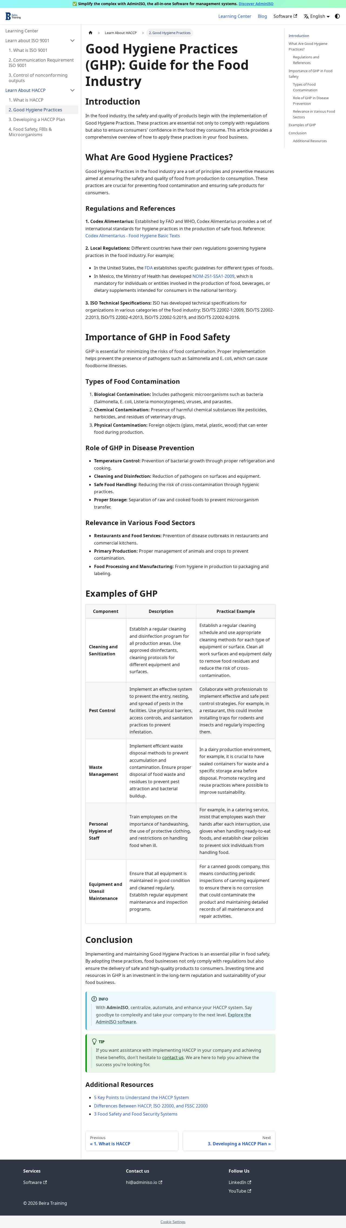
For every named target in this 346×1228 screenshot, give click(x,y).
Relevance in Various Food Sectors (314, 114)
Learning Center (234, 16)
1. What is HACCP (26, 100)
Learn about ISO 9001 (27, 41)
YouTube (237, 1191)
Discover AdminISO (256, 3)
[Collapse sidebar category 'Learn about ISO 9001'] (72, 40)
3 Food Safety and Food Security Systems (136, 1114)
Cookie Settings (173, 1222)
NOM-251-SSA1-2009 (213, 276)
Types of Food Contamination (305, 87)
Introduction (299, 35)
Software (283, 16)
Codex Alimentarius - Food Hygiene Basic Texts (132, 236)
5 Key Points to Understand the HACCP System (141, 1097)
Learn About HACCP (25, 90)
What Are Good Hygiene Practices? (308, 46)
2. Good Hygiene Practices (35, 110)
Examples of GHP (302, 124)
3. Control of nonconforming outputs (38, 78)
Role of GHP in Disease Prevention (311, 100)
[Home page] (90, 33)
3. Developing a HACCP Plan (37, 119)
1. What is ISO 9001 (28, 50)
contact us (173, 1057)
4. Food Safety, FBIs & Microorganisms (30, 132)
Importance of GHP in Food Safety (310, 73)
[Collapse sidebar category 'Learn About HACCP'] (72, 90)
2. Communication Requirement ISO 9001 (41, 62)
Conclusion (298, 133)
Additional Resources (310, 140)
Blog (262, 16)
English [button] (317, 16)
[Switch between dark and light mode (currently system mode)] (337, 16)
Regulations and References (306, 60)
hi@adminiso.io (141, 1182)
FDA (149, 268)
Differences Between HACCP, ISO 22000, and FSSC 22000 (151, 1106)
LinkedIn (237, 1182)
